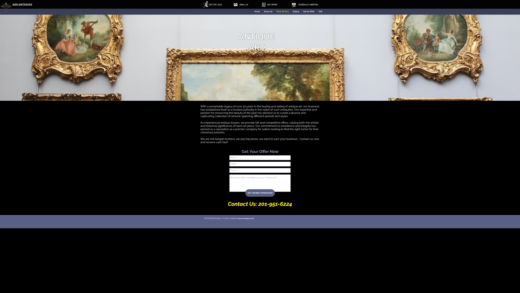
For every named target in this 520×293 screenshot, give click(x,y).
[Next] (505, 57)
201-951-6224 (275, 204)
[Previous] (15, 57)
